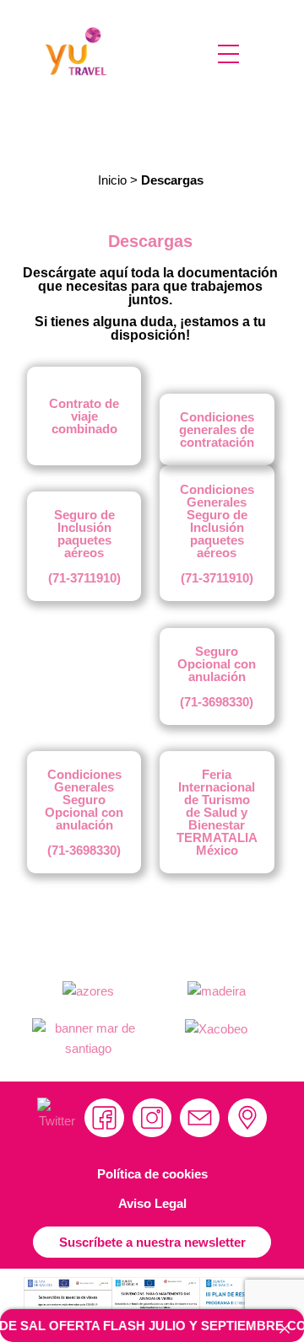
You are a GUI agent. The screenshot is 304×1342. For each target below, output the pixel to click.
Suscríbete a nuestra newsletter (152, 1242)
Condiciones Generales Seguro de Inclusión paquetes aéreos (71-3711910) (217, 533)
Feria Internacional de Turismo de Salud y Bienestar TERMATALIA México (217, 812)
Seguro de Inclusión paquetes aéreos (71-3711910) (84, 546)
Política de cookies (152, 1174)
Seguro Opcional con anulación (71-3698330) (216, 676)
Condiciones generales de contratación (216, 429)
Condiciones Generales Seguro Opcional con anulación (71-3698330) (84, 812)
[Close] (285, 1329)
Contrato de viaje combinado (84, 416)
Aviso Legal (152, 1203)
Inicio (112, 180)
